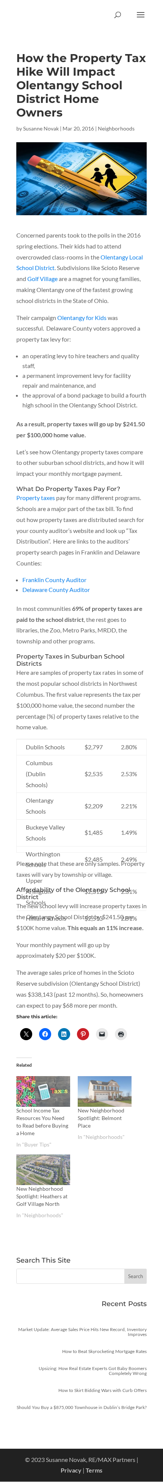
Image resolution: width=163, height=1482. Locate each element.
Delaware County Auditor (56, 589)
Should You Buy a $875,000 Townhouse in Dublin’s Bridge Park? (82, 1407)
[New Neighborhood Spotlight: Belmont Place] (105, 1091)
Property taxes (35, 497)
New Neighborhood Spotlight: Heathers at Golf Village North (41, 1196)
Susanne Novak (41, 128)
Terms (94, 1470)
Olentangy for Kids (82, 317)
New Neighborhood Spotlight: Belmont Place (101, 1118)
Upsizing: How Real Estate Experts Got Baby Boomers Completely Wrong (93, 1370)
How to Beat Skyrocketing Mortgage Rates (104, 1351)
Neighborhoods (116, 128)
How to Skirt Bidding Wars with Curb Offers (102, 1390)
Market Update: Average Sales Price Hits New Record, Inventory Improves (82, 1332)
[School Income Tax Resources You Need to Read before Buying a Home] (43, 1091)
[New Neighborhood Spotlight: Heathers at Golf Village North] (43, 1169)
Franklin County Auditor (54, 579)
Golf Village (42, 278)
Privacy (71, 1470)
